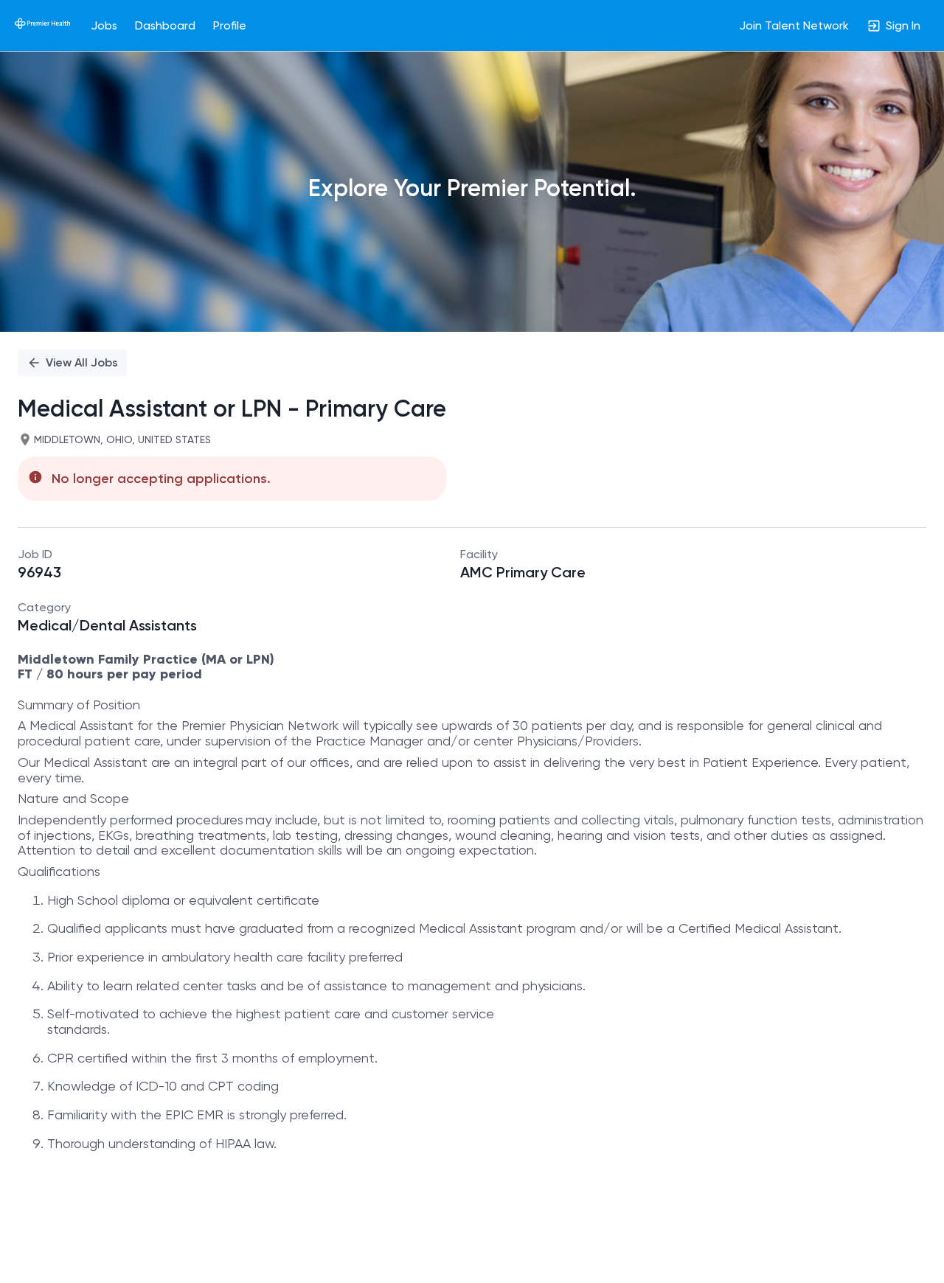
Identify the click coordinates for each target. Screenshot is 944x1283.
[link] (42, 25)
